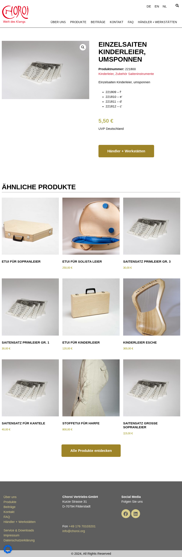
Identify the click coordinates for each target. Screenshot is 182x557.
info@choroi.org (73, 531)
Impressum (11, 535)
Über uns (58, 22)
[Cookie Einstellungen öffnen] (8, 552)
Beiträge (98, 22)
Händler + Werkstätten (157, 22)
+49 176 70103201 (82, 526)
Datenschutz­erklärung (19, 540)
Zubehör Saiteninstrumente (134, 74)
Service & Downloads (19, 530)
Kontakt (116, 22)
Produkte (78, 22)
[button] (177, 6)
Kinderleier (106, 74)
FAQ (130, 22)
